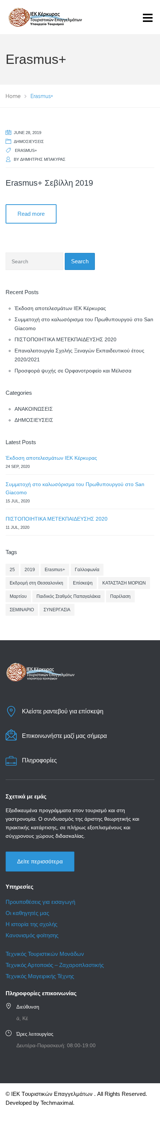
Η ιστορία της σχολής (31, 924)
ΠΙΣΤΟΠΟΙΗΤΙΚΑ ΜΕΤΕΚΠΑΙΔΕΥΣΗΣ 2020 (65, 339)
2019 (30, 569)
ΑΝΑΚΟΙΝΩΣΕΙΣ (34, 409)
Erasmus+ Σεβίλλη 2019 (49, 183)
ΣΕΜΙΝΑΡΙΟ (22, 609)
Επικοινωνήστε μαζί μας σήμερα (64, 736)
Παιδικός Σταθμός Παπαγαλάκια (68, 596)
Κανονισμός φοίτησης (32, 935)
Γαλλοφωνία (87, 569)
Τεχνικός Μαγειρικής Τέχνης (40, 976)
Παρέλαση (120, 596)
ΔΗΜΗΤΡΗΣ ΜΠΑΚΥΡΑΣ (42, 159)
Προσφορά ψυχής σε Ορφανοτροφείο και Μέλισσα (73, 371)
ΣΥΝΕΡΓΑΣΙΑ (57, 609)
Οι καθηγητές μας (27, 913)
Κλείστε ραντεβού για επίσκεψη (62, 711)
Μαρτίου (18, 596)
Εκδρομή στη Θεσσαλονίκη (36, 583)
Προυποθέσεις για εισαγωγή (40, 902)
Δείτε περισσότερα (40, 861)
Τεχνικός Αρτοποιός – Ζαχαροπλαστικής (55, 965)
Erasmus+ (26, 150)
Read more (31, 214)
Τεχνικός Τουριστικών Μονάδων (45, 954)
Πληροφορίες (39, 760)
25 (12, 569)
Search (80, 261)
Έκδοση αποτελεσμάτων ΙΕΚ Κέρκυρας (60, 308)
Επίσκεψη (83, 583)
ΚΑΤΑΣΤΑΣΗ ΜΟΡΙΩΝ (124, 583)
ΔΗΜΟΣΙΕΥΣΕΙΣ (29, 141)
